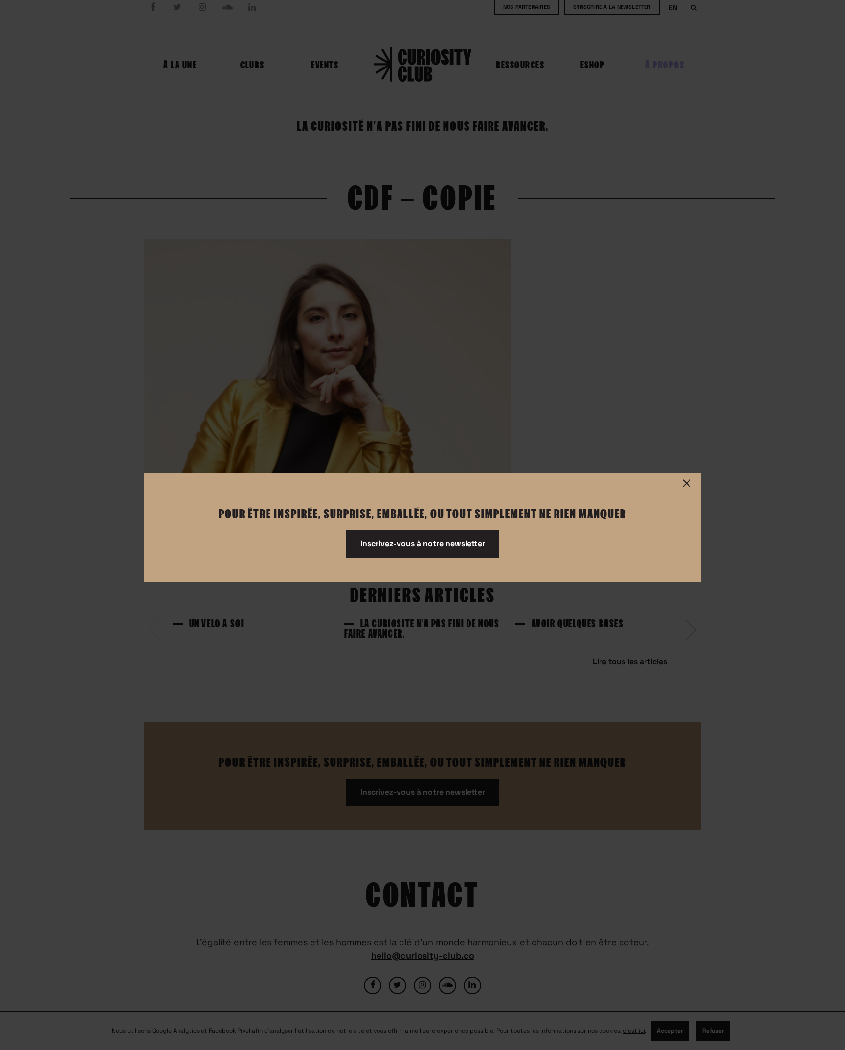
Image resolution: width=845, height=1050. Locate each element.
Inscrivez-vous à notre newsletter (422, 543)
